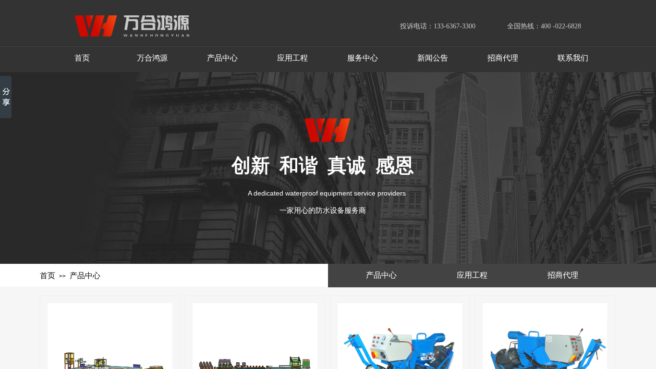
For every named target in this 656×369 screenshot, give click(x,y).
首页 (47, 275)
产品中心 (85, 275)
